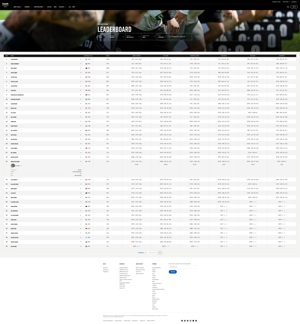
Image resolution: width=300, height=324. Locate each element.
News (55, 7)
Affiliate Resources (124, 271)
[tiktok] (196, 321)
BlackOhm (154, 301)
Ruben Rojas (155, 308)
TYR (153, 305)
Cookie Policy (127, 320)
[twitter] (185, 321)
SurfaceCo (154, 287)
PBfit (153, 281)
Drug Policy (105, 269)
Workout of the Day (140, 269)
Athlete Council (123, 277)
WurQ (153, 297)
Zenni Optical (155, 279)
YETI (153, 273)
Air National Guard (156, 267)
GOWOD (154, 285)
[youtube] (190, 321)
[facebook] (182, 321)
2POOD (154, 275)
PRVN (153, 291)
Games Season (17, 7)
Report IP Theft (150, 320)
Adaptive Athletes (124, 267)
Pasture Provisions (156, 283)
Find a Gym (138, 271)
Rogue (153, 269)
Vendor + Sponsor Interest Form (126, 280)
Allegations (105, 271)
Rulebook (105, 267)
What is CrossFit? (140, 267)
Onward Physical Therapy (158, 289)
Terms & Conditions (108, 320)
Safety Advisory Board (125, 275)
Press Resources (124, 273)
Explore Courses (140, 273)
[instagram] (187, 321)
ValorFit (154, 303)
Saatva (153, 277)
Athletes (49, 7)
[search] (288, 6)
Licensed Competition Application (125, 283)
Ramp (153, 295)
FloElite (154, 307)
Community (27, 7)
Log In (294, 7)
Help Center (122, 286)
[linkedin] (193, 321)
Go (159, 252)
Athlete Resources (124, 269)
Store (72, 7)
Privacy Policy (118, 320)
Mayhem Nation (156, 299)
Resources (61, 7)
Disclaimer (135, 320)
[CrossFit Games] (5, 5)
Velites (153, 271)
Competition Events (38, 7)
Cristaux (154, 293)
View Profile (18, 165)
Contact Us (122, 288)
